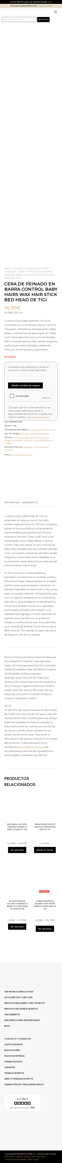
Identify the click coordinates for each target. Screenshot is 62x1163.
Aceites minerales (21, 437)
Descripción (12, 502)
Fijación (53, 429)
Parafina (19, 440)
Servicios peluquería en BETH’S (21, 1008)
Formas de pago (13, 1061)
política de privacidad (37, 417)
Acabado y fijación (26, 268)
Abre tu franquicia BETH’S (18, 1078)
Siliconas (28, 440)
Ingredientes (30, 502)
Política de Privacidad (34, 1156)
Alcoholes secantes (39, 437)
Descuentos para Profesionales (22, 1020)
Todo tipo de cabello (39, 433)
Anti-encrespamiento (39, 429)
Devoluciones (12, 1050)
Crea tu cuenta (45, 6)
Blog (7, 1026)
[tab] (13, 502)
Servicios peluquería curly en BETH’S (24, 1003)
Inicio (8, 268)
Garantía (9, 1067)
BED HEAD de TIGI (19, 454)
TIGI (30, 454)
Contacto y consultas (17, 1038)
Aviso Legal (33, 1159)
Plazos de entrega (14, 1055)
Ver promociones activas (18, 991)
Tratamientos (12, 1014)
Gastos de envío (13, 1044)
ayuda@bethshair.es (31, 747)
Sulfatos (8, 443)
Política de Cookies (13, 1156)
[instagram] (32, 1122)
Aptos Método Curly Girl (18, 997)
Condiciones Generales (15, 1159)
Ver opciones (17, 850)
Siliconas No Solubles (43, 440)
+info (49, 2)
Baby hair (24, 433)
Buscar (43, 19)
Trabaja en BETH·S (14, 1073)
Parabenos (9, 440)
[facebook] (29, 1122)
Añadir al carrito (44, 850)
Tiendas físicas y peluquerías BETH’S (24, 1084)
